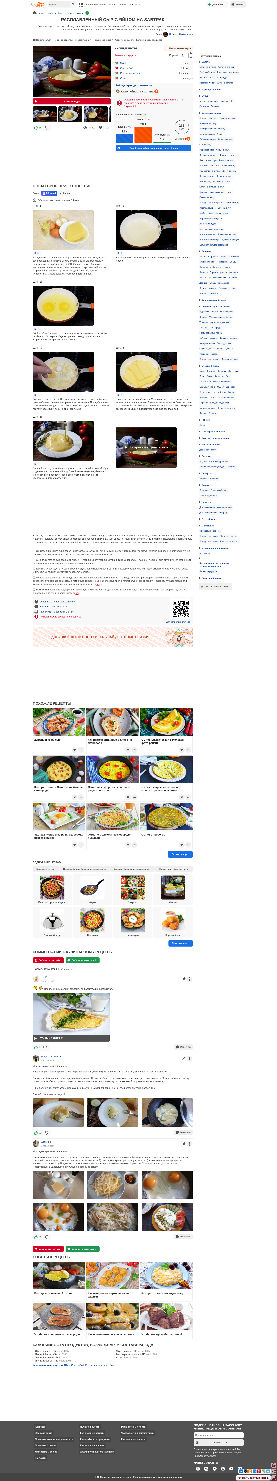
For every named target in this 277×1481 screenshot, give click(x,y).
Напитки (206, 502)
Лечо (219, 134)
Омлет (220, 387)
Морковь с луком (228, 536)
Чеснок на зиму (206, 176)
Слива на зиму (228, 166)
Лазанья (203, 397)
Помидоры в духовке (209, 359)
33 (40, 1132)
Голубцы (219, 376)
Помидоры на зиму (208, 118)
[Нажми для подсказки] (156, 91)
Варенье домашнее (208, 155)
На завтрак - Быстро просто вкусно (176, 869)
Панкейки (213, 293)
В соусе (203, 317)
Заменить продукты (125, 55)
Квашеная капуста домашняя (213, 245)
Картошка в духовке (219, 322)
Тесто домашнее (211, 444)
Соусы (205, 485)
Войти (239, 4)
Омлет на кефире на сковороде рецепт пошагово (109, 789)
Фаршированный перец (210, 333)
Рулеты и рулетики (218, 461)
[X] (246, 1471)
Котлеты (211, 371)
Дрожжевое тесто (207, 450)
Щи (231, 101)
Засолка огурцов (207, 208)
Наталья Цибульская (181, 34)
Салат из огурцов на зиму (211, 187)
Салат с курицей (226, 67)
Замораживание (207, 343)
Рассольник (212, 101)
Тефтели (203, 403)
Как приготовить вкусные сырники (111, 1334)
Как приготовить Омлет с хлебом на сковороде (58, 789)
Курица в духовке (228, 338)
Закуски (206, 456)
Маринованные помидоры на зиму (215, 192)
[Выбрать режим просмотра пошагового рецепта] (37, 253)
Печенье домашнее (229, 256)
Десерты (207, 473)
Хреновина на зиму (227, 234)
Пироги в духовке (218, 272)
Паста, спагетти (207, 392)
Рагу (228, 376)
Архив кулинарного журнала (97, 1451)
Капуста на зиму (225, 176)
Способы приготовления (216, 306)
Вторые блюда (210, 366)
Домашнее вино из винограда (213, 513)
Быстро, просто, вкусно (215, 438)
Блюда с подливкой (219, 403)
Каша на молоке (207, 387)
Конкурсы (135, 4)
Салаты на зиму (207, 134)
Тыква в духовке (230, 359)
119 (107, 127)
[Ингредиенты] (274, 1465)
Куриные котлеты (226, 408)
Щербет (203, 479)
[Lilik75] (36, 979)
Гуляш (231, 392)
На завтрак (132, 935)
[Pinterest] (259, 1471)
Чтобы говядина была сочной (161, 1334)
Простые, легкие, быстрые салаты (216, 83)
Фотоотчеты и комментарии (137, 1433)
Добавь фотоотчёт (49, 960)
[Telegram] (268, 1471)
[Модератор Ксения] (36, 1058)
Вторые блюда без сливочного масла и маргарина (86, 869)
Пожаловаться (43, 40)
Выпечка (206, 251)
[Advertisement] (220, 31)
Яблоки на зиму (226, 160)
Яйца (123, 63)
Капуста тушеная (207, 408)
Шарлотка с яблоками (210, 267)
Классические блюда (214, 300)
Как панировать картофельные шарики (108, 1295)
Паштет (231, 467)
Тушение (203, 322)
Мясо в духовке (225, 349)
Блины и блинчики (208, 262)
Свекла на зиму (207, 197)
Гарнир (206, 419)
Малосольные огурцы (209, 171)
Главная (40, 1426)
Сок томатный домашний (211, 229)
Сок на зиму (205, 144)
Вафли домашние (208, 288)
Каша (202, 371)
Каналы (113, 4)
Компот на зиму (227, 155)
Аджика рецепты (207, 234)
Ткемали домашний (208, 495)
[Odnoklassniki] (250, 1471)
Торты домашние (211, 89)
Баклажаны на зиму (209, 166)
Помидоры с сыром (208, 541)
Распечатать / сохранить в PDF (57, 611)
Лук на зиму (205, 181)
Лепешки (232, 278)
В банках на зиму (207, 123)
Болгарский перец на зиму (212, 129)
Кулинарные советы (92, 1433)
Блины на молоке (217, 278)
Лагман (202, 413)
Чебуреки (221, 392)
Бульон (224, 101)
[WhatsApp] (263, 1471)
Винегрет (203, 77)
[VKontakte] (241, 1471)
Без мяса (92, 935)
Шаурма (203, 461)
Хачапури (233, 272)
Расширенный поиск (133, 1426)
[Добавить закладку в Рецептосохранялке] (100, 128)
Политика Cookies (45, 1445)
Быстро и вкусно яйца (47, 869)
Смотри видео (72, 101)
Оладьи (233, 262)
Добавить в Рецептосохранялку (57, 601)
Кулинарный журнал (92, 1445)
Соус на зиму (224, 208)
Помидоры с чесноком (210, 531)
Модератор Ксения (51, 1056)
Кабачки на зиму (226, 139)
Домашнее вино (207, 507)
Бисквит (203, 278)
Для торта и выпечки (214, 431)
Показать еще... (180, 854)
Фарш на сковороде (208, 354)
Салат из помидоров (220, 77)
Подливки (204, 490)
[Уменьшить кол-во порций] (191, 58)
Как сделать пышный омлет (53, 1293)
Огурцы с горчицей (230, 240)
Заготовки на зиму (212, 113)
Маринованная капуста (210, 218)
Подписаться (220, 1442)
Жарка (214, 312)
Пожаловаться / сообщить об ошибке (60, 616)
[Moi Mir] (254, 1471)
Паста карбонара (226, 397)
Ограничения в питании (215, 548)
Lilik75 (44, 977)
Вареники (230, 387)
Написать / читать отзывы (54, 606)
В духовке (204, 312)
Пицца (212, 397)
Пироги (202, 256)
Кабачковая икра (207, 139)
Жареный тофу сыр (47, 739)
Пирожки (223, 262)
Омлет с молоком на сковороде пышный (109, 836)
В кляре (212, 413)
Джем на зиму (229, 171)
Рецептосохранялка (96, 4)
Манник (203, 293)
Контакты (40, 1458)
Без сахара (204, 553)
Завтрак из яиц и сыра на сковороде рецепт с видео (58, 836)
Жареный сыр (173, 935)
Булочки (203, 272)
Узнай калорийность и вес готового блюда (154, 148)
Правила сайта (43, 1433)
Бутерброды (209, 519)
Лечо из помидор (207, 224)
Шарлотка (213, 256)
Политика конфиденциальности (54, 1439)
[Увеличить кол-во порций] (191, 53)
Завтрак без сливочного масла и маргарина (134, 869)
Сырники (227, 267)
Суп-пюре (204, 106)
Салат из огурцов (207, 67)
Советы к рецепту (124, 40)
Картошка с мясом (229, 541)
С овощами (208, 525)
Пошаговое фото (103, 39)
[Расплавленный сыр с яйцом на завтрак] (45, 114)
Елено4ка (46, 1141)
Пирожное (213, 479)
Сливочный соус (219, 490)
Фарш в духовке (207, 349)
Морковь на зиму (221, 181)
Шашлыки (221, 371)
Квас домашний (224, 507)
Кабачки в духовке (208, 338)
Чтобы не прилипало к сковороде (57, 1334)
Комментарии (83, 39)
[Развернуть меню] (274, 1478)
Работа (123, 4)
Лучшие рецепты (90, 1426)
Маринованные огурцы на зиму (214, 150)
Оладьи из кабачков (219, 283)
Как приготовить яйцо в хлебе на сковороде (110, 741)
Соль (123, 78)
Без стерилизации (208, 160)
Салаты (206, 61)
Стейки (209, 376)
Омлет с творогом (153, 834)
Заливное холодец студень (212, 467)
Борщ (202, 101)
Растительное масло (131, 73)
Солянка (215, 106)
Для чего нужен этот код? (178, 622)
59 (40, 127)
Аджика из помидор (208, 240)
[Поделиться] (274, 1471)
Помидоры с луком (208, 536)
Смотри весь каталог (217, 586)
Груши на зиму (222, 213)
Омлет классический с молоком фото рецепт (162, 741)
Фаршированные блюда (220, 317)
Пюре (202, 425)
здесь (98, 584)
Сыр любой (126, 68)
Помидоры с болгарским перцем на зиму (219, 203)
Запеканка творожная (220, 382)
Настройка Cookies (46, 1451)
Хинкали (203, 382)
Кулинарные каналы (133, 1439)
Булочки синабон (227, 288)
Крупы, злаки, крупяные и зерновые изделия (214, 564)
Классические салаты (228, 72)
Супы (205, 96)
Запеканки (233, 371)
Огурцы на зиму (227, 118)
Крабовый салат (207, 72)
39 (40, 1237)
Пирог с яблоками (212, 578)
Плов (201, 376)
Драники (203, 283)
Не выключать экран (180, 48)
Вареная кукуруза (208, 571)
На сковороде (226, 312)
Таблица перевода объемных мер (134, 85)
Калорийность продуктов (149, 40)
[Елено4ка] (36, 1143)
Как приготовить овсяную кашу (162, 1293)
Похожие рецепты (63, 40)
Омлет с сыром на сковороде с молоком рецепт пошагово (162, 789)
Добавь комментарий (84, 960)
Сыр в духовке (224, 343)
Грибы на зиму (206, 213)
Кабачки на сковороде (210, 327)
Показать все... (180, 943)
